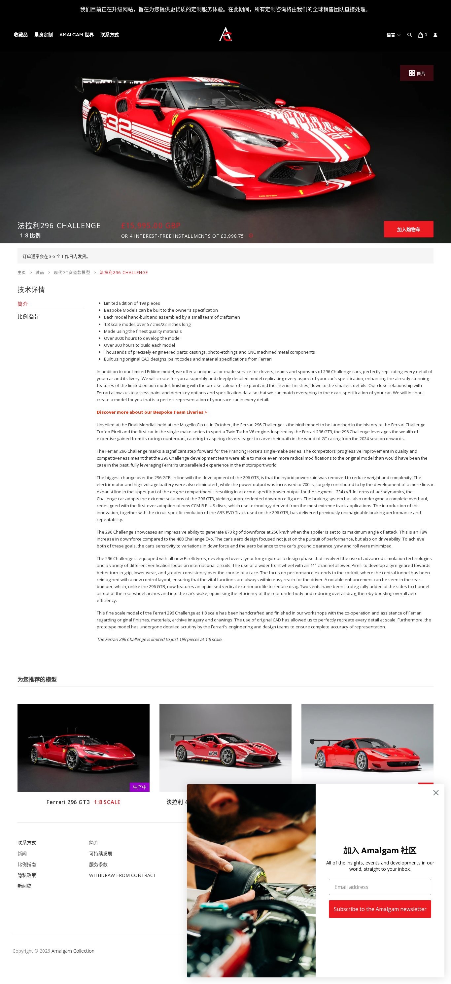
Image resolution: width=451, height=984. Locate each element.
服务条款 (98, 864)
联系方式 (109, 35)
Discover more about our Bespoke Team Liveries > (152, 412)
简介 (93, 842)
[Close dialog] (436, 792)
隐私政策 (26, 875)
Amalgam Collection (73, 951)
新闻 (22, 853)
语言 (392, 34)
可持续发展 (100, 853)
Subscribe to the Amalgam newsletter (380, 909)
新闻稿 (24, 886)
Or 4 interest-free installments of (182, 236)
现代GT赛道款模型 (72, 272)
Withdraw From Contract (122, 875)
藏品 (40, 272)
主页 (21, 272)
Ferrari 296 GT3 (83, 802)
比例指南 (26, 864)
